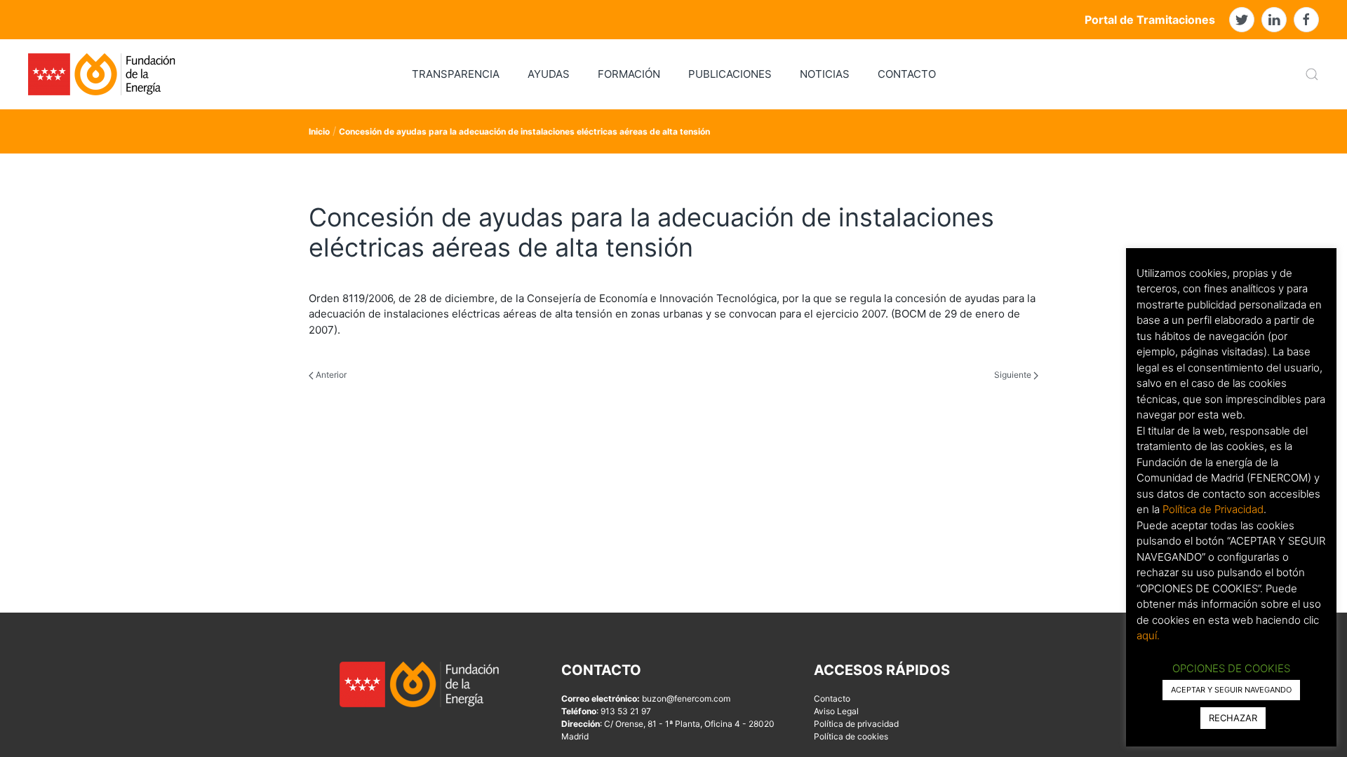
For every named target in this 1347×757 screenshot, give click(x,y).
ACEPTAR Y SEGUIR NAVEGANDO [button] (1231, 690)
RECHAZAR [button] (1233, 717)
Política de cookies (851, 736)
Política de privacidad (856, 723)
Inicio (319, 131)
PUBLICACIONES (730, 74)
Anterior (330, 374)
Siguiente (1013, 374)
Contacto (832, 698)
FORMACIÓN (629, 74)
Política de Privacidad (1213, 509)
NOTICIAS (825, 74)
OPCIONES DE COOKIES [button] (1231, 668)
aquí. (1148, 635)
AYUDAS (549, 74)
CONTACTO (907, 74)
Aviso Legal (836, 711)
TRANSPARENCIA (456, 74)
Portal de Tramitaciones (1150, 20)
